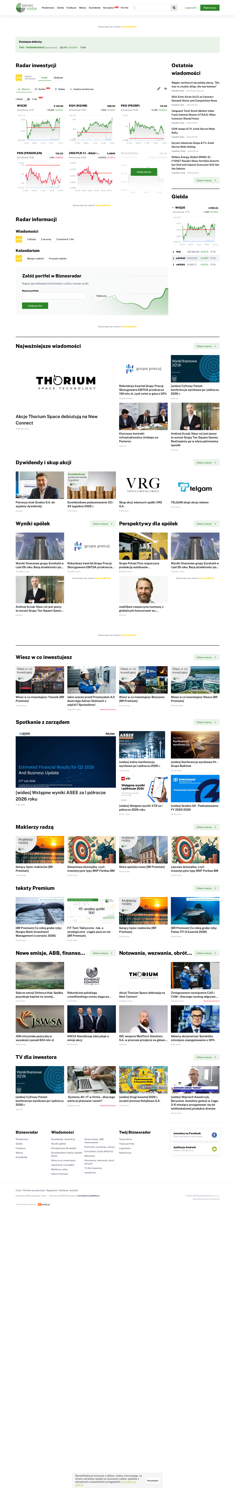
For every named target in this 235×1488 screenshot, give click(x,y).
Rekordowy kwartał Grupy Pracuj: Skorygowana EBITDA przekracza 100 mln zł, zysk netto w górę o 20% (143, 389)
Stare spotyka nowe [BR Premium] (142, 867)
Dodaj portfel (35, 306)
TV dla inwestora (93, 1168)
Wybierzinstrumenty (30, 77)
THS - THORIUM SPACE (32, 47)
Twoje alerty (125, 1139)
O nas (18, 1190)
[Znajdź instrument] (174, 7)
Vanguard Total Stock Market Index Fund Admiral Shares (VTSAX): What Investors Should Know (194, 114)
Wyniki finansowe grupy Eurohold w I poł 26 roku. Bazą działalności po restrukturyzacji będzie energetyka (40, 567)
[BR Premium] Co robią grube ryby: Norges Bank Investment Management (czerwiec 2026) (39, 931)
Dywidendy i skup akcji (63, 1139)
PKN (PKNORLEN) (29, 153)
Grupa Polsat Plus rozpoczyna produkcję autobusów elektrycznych (139, 567)
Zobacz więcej (204, 180)
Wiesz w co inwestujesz (63, 1160)
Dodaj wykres (144, 172)
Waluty (82, 7)
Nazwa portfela (30, 290)
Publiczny (101, 296)
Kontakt (74, 1190)
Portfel (124, 7)
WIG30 (22, 105)
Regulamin (52, 1190)
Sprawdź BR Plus (129, 27)
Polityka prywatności (34, 1190)
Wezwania (89, 1156)
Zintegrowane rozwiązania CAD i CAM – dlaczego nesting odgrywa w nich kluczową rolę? (194, 996)
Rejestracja (210, 7)
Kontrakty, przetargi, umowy (99, 1147)
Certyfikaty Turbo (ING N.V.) (98, 1151)
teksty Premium (59, 1174)
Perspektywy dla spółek (63, 1148)
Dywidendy (95, 7)
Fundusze (71, 7)
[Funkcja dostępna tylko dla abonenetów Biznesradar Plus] (19, 77)
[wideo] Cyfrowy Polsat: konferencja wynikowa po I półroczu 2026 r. (195, 389)
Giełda (60, 7)
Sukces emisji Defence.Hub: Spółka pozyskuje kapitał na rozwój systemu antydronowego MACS (39, 996)
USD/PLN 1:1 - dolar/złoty (86, 153)
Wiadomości (48, 7)
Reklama (63, 1190)
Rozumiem (152, 1480)
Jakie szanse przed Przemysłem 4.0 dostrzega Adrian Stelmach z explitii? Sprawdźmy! (91, 700)
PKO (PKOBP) (130, 105)
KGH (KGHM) (78, 105)
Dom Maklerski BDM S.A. (88, 1196)
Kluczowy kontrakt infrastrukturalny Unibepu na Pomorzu (138, 437)
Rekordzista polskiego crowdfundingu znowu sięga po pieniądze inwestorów (88, 996)
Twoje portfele (126, 1143)
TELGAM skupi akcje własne (190, 502)
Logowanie (190, 7)
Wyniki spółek (58, 1143)
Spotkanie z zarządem (62, 1165)
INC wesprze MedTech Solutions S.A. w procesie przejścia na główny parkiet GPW (143, 1040)
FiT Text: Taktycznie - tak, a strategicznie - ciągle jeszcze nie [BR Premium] (89, 931)
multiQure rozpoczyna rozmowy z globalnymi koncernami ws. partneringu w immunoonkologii (141, 610)
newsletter (90, 1172)
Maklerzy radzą (59, 1169)
